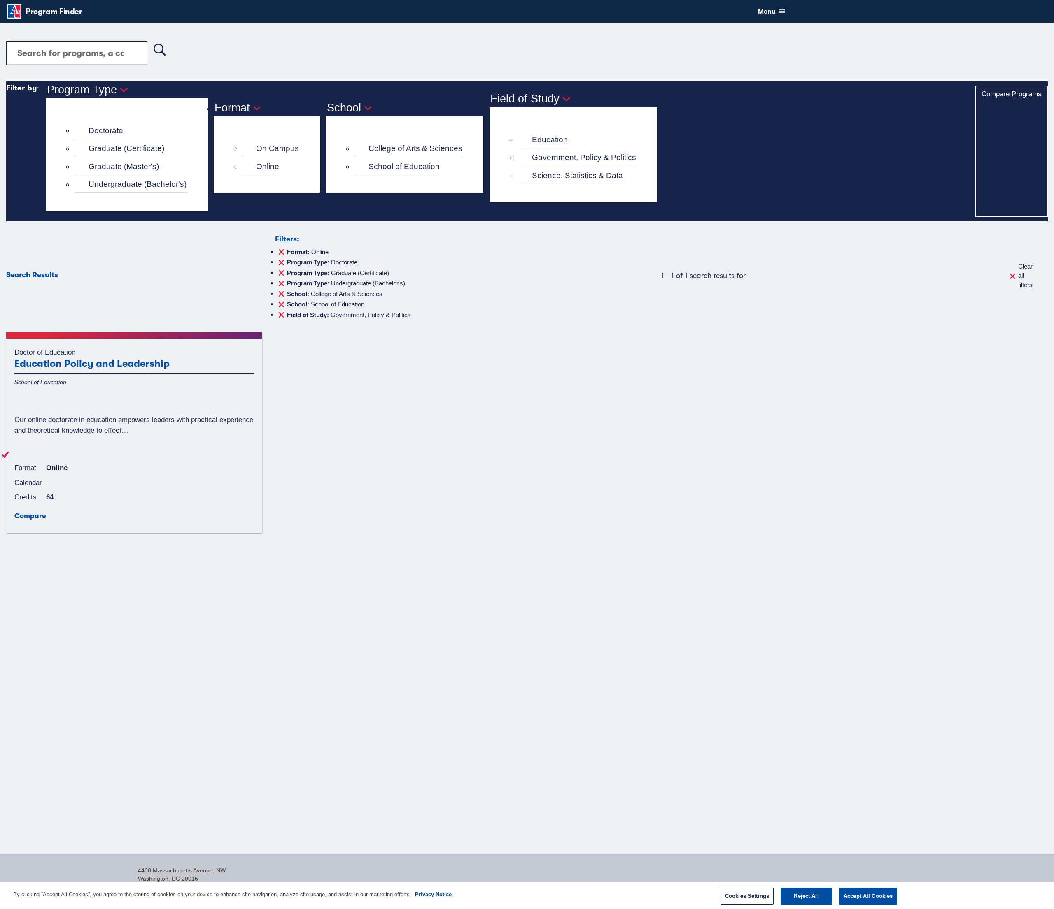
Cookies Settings (747, 896)
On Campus (277, 148)
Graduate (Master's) (124, 166)
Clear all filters (1025, 275)
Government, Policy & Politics (584, 157)
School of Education (404, 166)
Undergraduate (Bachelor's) (138, 184)
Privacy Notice (433, 894)
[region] (527, 895)
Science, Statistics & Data (577, 175)
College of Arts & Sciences (415, 148)
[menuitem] (130, 131)
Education (550, 139)
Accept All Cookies (868, 896)
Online (267, 166)
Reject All (806, 896)
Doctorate (106, 130)
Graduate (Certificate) (126, 148)
